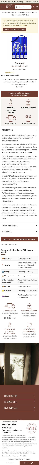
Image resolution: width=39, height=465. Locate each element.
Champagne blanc (24, 286)
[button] (19, 130)
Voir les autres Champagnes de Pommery (19, 239)
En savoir (19, 87)
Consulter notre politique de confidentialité (14, 456)
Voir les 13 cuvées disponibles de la (19, 94)
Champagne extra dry (25, 272)
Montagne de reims (25, 263)
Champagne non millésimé (27, 291)
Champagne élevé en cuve (27, 276)
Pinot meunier (31, 295)
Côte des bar (28, 267)
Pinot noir (21, 295)
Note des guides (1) (10, 75)
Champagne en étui (25, 258)
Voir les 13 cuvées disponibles (14, 29)
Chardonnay (23, 297)
